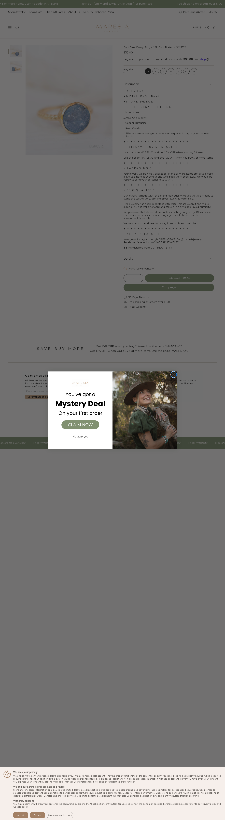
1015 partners (33, 776)
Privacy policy (209, 803)
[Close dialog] (174, 374)
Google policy (20, 806)
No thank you (80, 436)
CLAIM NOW (80, 424)
